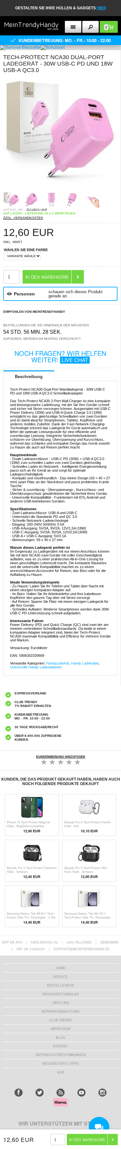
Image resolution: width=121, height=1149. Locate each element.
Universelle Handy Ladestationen (36, 667)
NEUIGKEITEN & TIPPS (61, 1063)
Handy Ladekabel (84, 663)
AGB (60, 1072)
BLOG (60, 1037)
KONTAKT (60, 1046)
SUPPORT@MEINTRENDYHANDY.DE (82, 949)
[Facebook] (19, 1093)
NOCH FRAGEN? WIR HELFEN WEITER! (60, 356)
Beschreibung (29, 376)
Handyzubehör (57, 663)
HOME (61, 968)
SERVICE (60, 976)
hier (101, 8)
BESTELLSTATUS (60, 985)
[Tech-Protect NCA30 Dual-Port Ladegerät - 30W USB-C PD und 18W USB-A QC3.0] (60, 189)
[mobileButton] (90, 27)
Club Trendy (60, 1020)
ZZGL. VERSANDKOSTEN (23, 218)
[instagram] (102, 1093)
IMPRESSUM (60, 1029)
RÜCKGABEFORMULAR (60, 994)
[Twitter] (39, 1093)
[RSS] (60, 1093)
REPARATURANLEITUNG (61, 1011)
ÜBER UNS (60, 1002)
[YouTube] (81, 1093)
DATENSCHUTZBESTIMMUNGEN (60, 1055)
